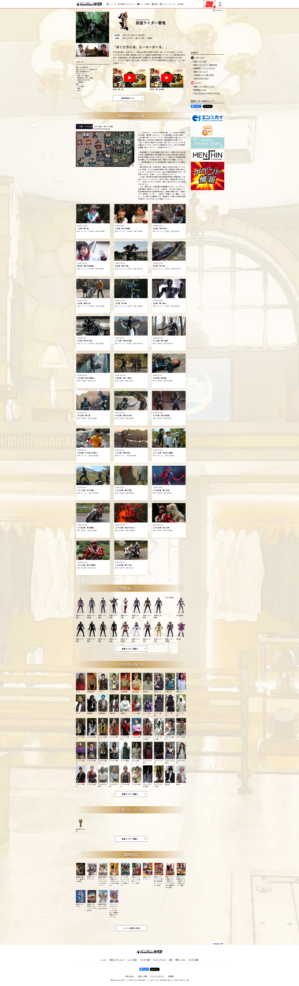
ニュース (103, 960)
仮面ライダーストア (200, 71)
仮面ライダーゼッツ (117, 960)
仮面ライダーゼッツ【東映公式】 (205, 65)
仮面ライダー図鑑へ (130, 648)
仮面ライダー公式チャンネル (204, 86)
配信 (170, 960)
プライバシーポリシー (158, 976)
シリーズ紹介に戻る (131, 928)
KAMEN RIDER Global (200, 78)
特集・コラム (180, 960)
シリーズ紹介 (132, 960)
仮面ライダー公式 (199, 61)
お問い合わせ (129, 976)
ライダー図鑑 (193, 960)
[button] (129, 79)
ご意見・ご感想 (142, 976)
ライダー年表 (145, 960)
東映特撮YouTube (199, 90)
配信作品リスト (128, 98)
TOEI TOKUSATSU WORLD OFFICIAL (207, 93)
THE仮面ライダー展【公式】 (203, 75)
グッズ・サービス (159, 960)
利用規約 (171, 976)
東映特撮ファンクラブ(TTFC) (204, 68)
